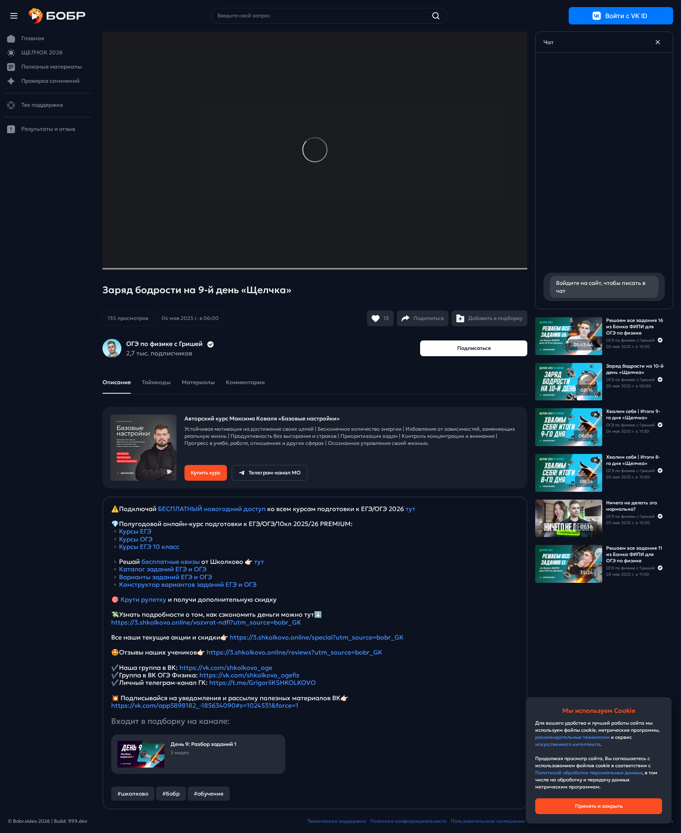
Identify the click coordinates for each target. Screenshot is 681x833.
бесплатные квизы (170, 561)
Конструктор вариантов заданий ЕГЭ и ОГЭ (188, 584)
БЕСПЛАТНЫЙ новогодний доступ (212, 509)
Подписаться (474, 348)
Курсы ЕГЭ (135, 531)
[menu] (14, 16)
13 (386, 318)
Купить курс (206, 472)
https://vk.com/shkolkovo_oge (225, 667)
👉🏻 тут (254, 561)
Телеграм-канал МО (275, 472)
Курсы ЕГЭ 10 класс (149, 546)
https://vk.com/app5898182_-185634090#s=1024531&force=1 (204, 705)
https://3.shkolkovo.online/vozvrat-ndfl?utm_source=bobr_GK (206, 622)
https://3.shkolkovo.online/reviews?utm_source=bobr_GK (294, 652)
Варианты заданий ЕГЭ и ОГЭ (165, 577)
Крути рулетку (143, 599)
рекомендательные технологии (572, 737)
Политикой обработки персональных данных (588, 772)
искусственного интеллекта (567, 744)
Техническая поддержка (336, 821)
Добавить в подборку (495, 318)
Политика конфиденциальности (408, 821)
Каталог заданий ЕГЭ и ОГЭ (163, 569)
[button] (163, 318)
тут (410, 509)
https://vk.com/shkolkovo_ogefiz (249, 675)
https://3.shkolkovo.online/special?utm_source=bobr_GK (317, 637)
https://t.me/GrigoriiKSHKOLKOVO (262, 682)
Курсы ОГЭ (136, 539)
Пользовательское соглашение (488, 821)
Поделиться (428, 318)
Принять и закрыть (599, 806)
